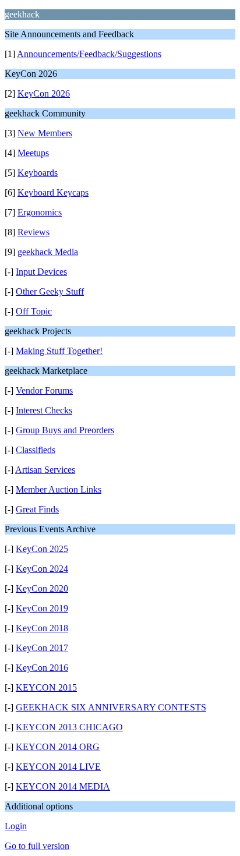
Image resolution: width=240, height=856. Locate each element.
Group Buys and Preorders (65, 430)
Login (16, 826)
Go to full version (37, 846)
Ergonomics (39, 212)
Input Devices (41, 272)
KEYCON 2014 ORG (58, 747)
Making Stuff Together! (59, 351)
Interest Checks (44, 410)
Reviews (33, 232)
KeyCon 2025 (42, 549)
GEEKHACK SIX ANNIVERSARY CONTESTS (111, 707)
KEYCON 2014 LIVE (58, 767)
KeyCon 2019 (42, 608)
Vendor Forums (44, 390)
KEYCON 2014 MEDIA (63, 786)
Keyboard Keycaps (53, 192)
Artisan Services (45, 470)
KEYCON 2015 (46, 687)
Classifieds (35, 450)
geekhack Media (47, 252)
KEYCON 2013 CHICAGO (69, 727)
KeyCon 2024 (42, 569)
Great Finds (37, 509)
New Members (44, 133)
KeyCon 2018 (42, 628)
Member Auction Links (58, 489)
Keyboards (37, 173)
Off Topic (34, 311)
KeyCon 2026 (43, 93)
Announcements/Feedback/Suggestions (89, 54)
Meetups (33, 153)
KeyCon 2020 (42, 588)
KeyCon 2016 (42, 668)
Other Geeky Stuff (50, 291)
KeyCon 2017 (42, 648)
